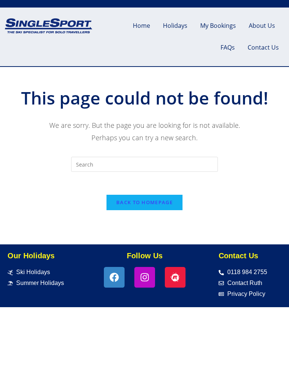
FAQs (228, 47)
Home (141, 25)
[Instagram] (144, 277)
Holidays (175, 25)
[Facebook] (114, 277)
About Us (262, 25)
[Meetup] (175, 277)
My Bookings (218, 25)
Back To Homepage (144, 202)
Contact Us (263, 47)
